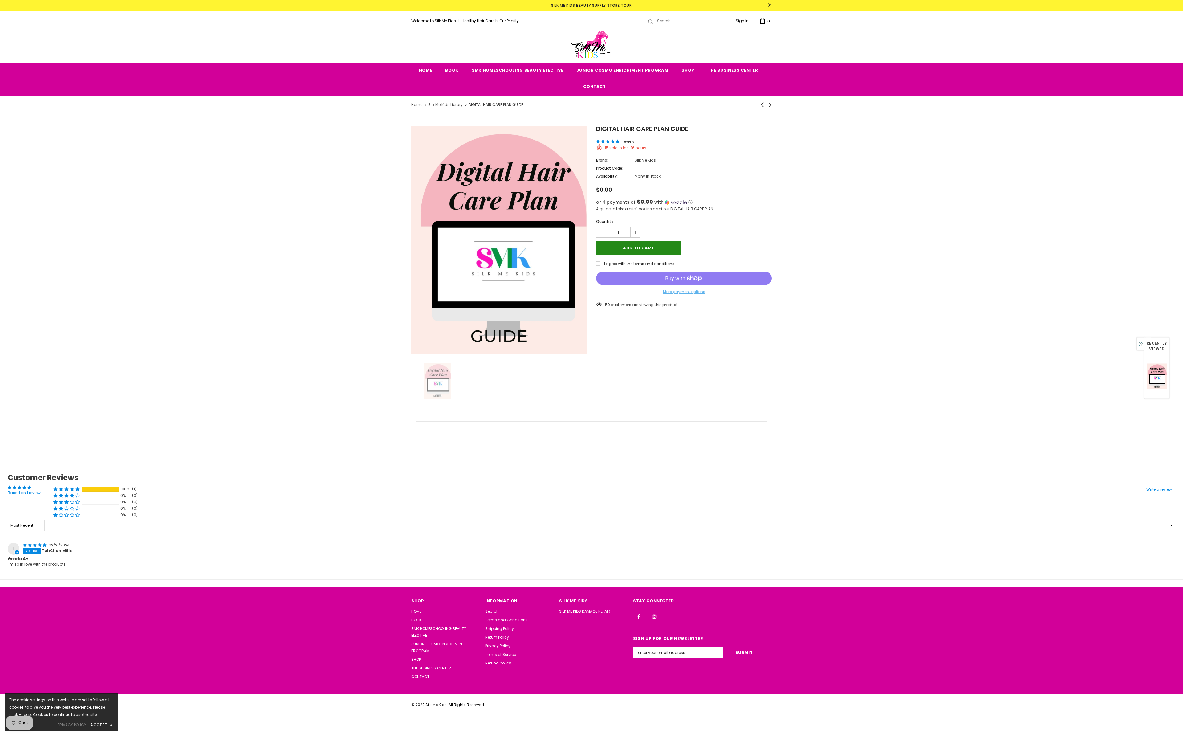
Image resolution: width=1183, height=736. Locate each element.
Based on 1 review (24, 492)
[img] (35, 545)
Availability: (607, 176)
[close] (769, 5)
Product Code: (609, 168)
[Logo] (591, 44)
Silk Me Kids (645, 160)
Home (416, 104)
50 (607, 304)
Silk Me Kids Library (445, 104)
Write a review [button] (1159, 489)
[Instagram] (654, 616)
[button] (608, 141)
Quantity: (605, 221)
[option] (499, 240)
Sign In (742, 20)
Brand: (602, 160)
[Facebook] (638, 616)
